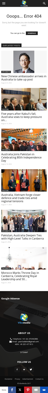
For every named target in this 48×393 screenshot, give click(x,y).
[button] (44, 3)
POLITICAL (5, 109)
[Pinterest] (28, 390)
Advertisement (27, 379)
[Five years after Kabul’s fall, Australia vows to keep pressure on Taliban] (24, 99)
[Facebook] (17, 369)
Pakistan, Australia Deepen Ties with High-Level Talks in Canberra (22, 237)
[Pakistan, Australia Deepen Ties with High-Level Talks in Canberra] (24, 221)
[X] (20, 390)
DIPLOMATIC (6, 72)
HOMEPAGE (32, 33)
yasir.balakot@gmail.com (28, 341)
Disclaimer (8, 379)
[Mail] (24, 369)
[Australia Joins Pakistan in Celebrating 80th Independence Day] (24, 140)
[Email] (36, 390)
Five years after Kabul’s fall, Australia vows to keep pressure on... (21, 117)
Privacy (17, 379)
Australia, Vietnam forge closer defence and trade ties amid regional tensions (21, 198)
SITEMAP (24, 352)
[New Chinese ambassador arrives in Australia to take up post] (24, 62)
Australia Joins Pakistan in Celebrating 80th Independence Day (21, 157)
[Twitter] (31, 369)
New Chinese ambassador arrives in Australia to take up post (23, 77)
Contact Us (39, 379)
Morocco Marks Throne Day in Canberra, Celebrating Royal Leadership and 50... (20, 276)
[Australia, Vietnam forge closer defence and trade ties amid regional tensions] (24, 180)
